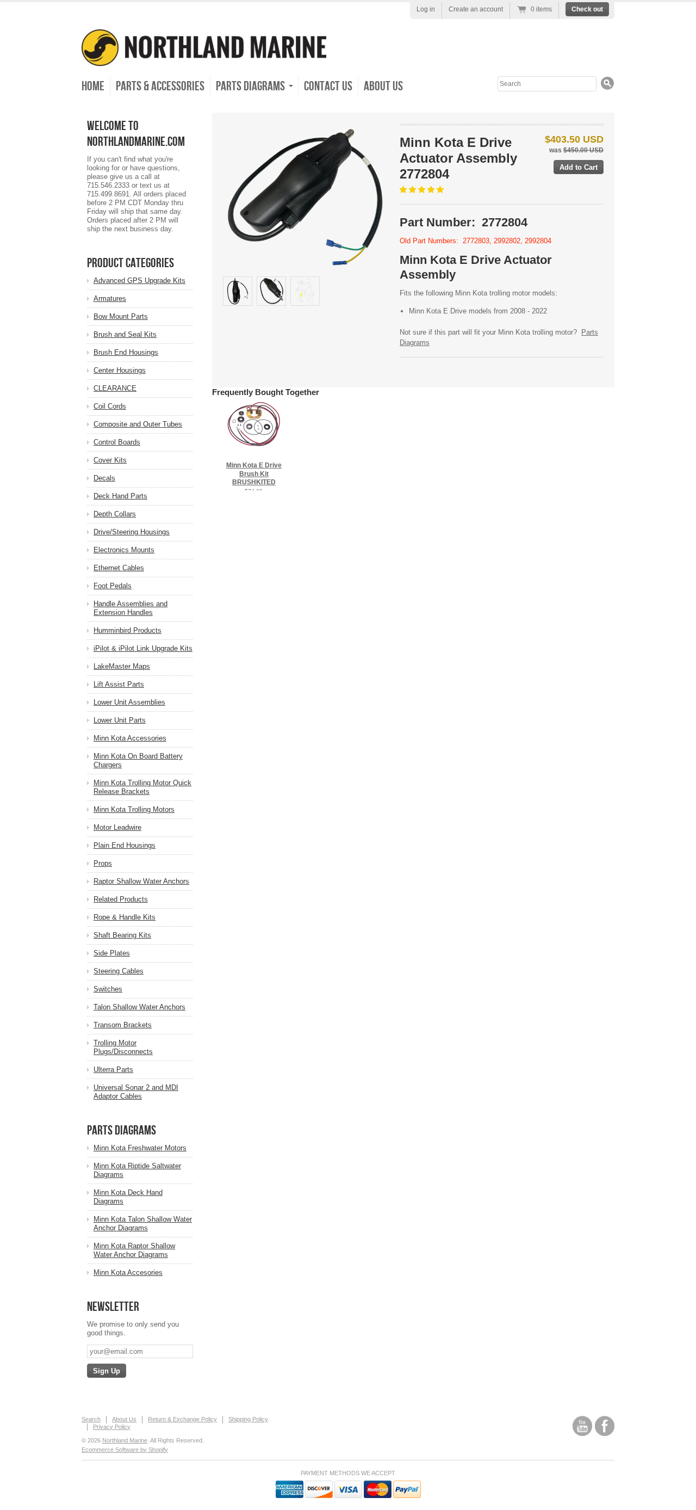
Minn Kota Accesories (128, 1272)
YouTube (582, 1426)
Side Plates (112, 953)
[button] (423, 190)
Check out (587, 9)
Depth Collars (115, 514)
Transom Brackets (123, 1025)
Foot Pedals (113, 586)
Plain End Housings (125, 845)
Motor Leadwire (117, 827)
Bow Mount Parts (121, 316)
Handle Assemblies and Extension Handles (130, 608)
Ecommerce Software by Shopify (125, 1449)
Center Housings (120, 370)
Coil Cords (110, 406)
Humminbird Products (127, 630)
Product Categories (130, 263)
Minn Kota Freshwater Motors (140, 1148)
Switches (108, 989)
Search (91, 1419)
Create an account (476, 9)
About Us (383, 86)
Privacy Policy (111, 1426)
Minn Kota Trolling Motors (134, 809)
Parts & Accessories (160, 86)
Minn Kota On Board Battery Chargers (138, 760)
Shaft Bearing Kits (122, 935)
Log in (426, 9)
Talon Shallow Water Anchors (139, 1007)
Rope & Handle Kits (125, 917)
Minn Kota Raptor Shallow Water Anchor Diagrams (134, 1250)
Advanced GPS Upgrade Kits (139, 280)
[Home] (204, 58)
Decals (104, 478)
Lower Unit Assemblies (129, 702)
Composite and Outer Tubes (138, 424)
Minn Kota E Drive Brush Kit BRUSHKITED (254, 473)
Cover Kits (110, 460)
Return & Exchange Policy (182, 1419)
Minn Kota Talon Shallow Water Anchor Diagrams (143, 1223)
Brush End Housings (126, 352)
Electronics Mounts (124, 550)
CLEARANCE (115, 388)
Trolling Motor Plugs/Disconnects (123, 1047)
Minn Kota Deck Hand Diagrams (128, 1196)
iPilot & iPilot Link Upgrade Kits (143, 648)
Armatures (110, 298)
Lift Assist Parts (119, 684)
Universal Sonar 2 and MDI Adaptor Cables (136, 1091)
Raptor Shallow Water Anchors (141, 881)
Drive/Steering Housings (132, 532)
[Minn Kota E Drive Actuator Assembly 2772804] (305, 197)
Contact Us (328, 86)
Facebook (604, 1426)
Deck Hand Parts (120, 496)
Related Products (121, 899)
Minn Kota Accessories (130, 738)
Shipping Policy (248, 1419)
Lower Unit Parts (120, 720)
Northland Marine (124, 1440)
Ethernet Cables (119, 568)
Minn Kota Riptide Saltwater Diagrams (137, 1170)
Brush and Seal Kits (125, 334)
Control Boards (117, 442)
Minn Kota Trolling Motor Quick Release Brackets (142, 787)
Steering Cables (119, 971)
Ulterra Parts (113, 1069)
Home (93, 86)
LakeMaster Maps (122, 666)
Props (103, 863)
